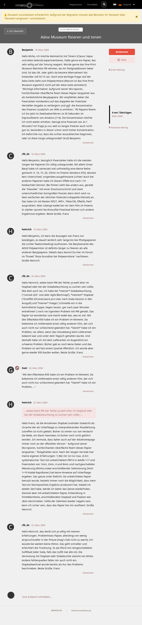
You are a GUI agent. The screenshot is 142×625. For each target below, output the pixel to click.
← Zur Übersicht (15, 31)
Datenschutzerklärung (81, 610)
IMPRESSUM (56, 610)
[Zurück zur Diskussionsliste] (4, 4)
